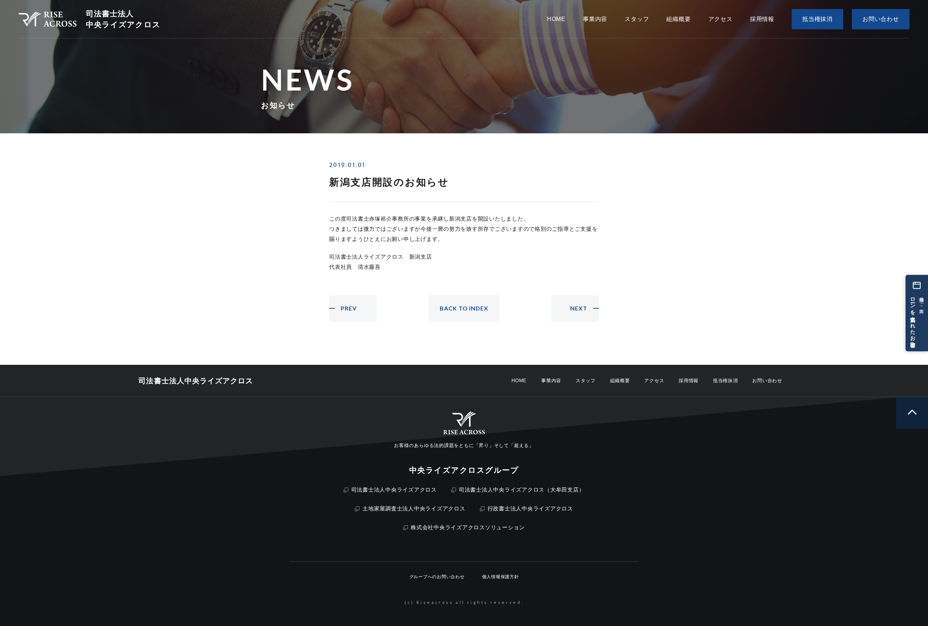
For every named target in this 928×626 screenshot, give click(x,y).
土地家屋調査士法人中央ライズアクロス (413, 508)
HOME (519, 380)
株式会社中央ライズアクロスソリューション (468, 527)
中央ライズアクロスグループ (464, 470)
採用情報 (689, 380)
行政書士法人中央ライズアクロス (530, 508)
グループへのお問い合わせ (437, 576)
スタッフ (586, 380)
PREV (349, 308)
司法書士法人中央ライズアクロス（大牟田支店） (522, 490)
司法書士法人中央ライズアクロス (394, 490)
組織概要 (620, 380)
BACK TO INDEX (464, 308)
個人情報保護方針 (500, 576)
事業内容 (551, 380)
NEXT (578, 308)
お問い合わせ (767, 380)
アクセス (654, 380)
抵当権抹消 (725, 380)
